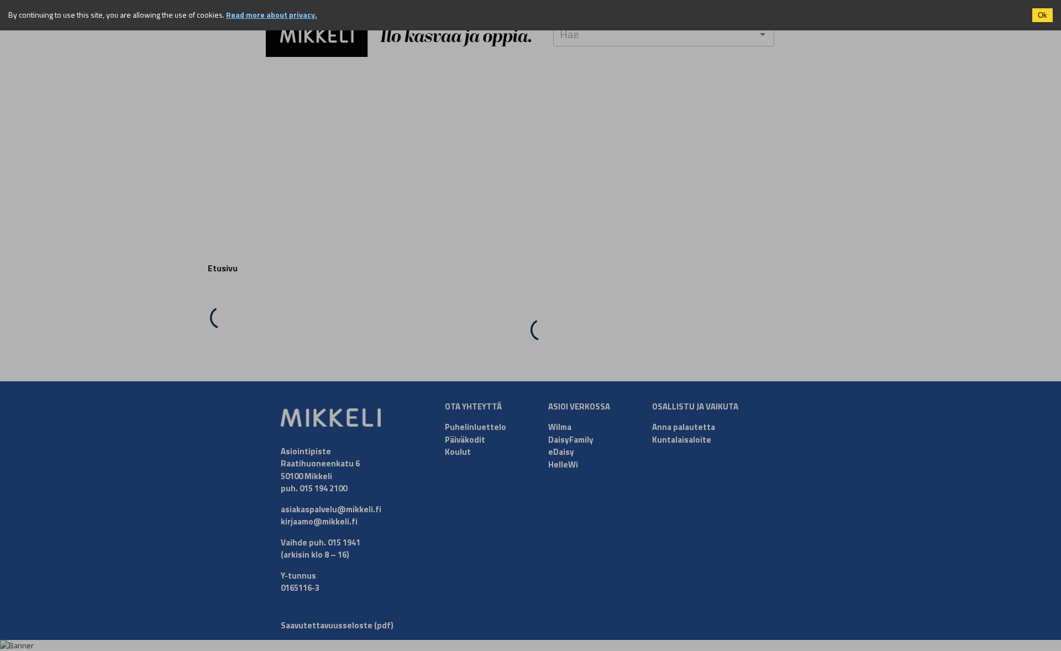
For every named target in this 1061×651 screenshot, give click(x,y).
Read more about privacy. (271, 14)
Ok (1042, 15)
